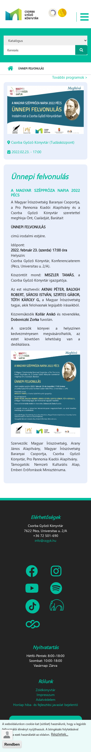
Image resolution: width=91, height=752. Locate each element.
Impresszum (46, 694)
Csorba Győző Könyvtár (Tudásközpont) (42, 142)
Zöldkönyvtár (45, 689)
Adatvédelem (45, 699)
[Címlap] (22, 11)
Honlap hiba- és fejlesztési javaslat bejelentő (45, 704)
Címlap (10, 68)
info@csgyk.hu (45, 540)
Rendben (12, 744)
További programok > (69, 77)
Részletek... (59, 734)
